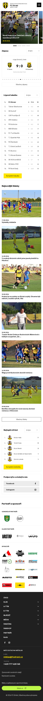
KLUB (6, 602)
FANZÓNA (7, 624)
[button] (2, 79)
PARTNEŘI (8, 633)
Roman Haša (17, 437)
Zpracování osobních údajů (11, 672)
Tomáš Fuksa (17, 443)
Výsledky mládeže (9, 222)
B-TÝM (6, 611)
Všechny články (21, 419)
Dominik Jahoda (18, 459)
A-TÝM (6, 606)
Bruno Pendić (18, 448)
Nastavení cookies (8, 676)
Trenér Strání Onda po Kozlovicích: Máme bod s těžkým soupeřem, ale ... (20, 336)
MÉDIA (6, 620)
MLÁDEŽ (7, 615)
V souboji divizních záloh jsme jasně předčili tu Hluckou (20, 259)
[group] (19, 66)
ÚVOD (6, 598)
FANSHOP (7, 628)
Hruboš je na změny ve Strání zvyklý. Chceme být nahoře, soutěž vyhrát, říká (21, 298)
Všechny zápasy (21, 84)
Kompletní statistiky (13, 467)
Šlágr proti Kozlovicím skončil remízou (17, 373)
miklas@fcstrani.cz (13, 657)
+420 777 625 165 (12, 664)
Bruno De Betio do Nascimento (23, 454)
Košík (6, 637)
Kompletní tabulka (12, 176)
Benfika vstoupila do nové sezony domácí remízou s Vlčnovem (18, 410)
